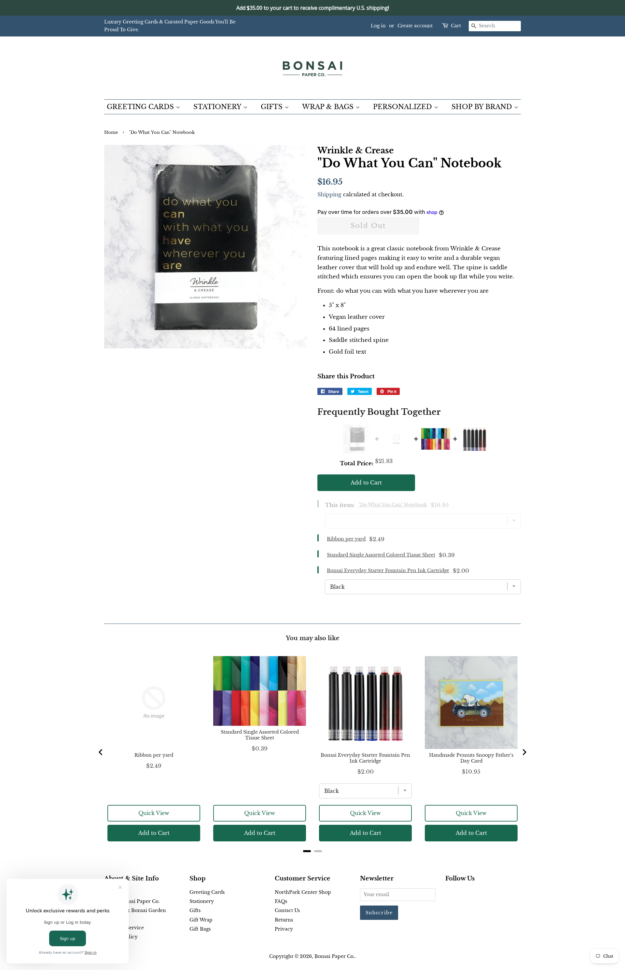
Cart (456, 26)
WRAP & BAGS (328, 107)
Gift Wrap (201, 920)
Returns (284, 920)
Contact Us (287, 910)
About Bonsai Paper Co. (132, 901)
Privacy (284, 929)
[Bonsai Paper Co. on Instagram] (470, 893)
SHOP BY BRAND (482, 107)
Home (111, 132)
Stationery (201, 901)
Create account (415, 26)
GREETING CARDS (141, 107)
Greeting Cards (207, 892)
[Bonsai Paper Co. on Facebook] (449, 893)
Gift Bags (200, 929)
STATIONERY (218, 107)
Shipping (329, 194)
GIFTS (273, 107)
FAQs (281, 901)
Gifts (195, 910)
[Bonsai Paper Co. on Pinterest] (459, 893)
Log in (378, 26)
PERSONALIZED (403, 107)
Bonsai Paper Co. (334, 956)
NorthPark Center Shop (303, 892)
